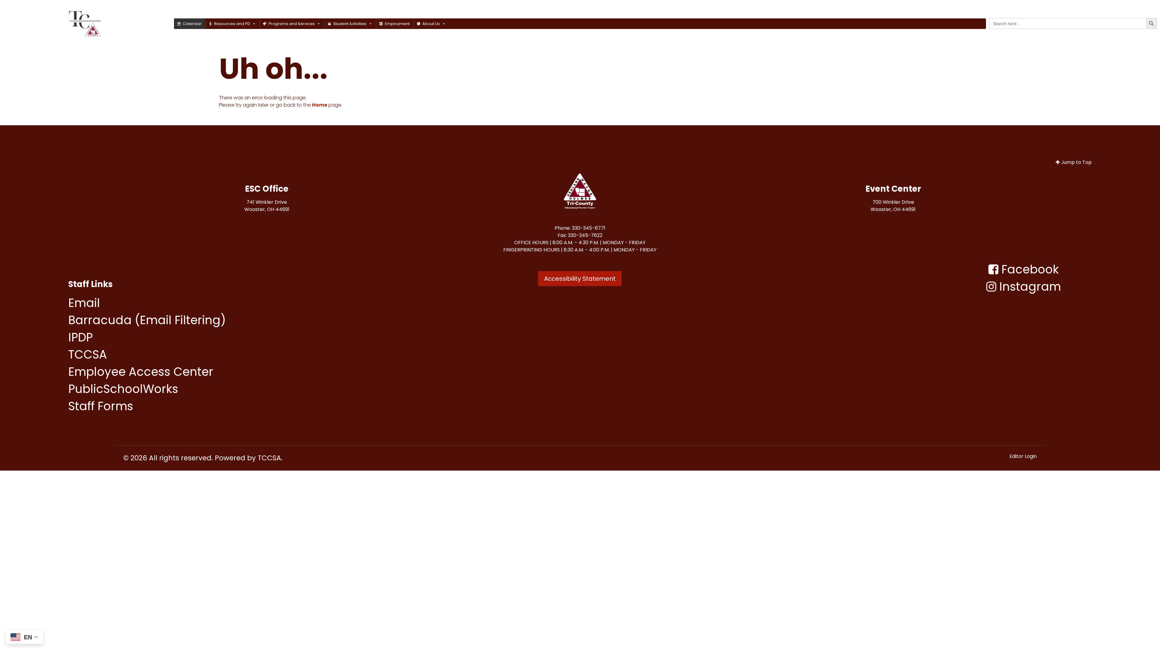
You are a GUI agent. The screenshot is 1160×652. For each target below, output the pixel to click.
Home (319, 104)
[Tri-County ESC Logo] (580, 192)
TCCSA (269, 458)
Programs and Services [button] (292, 24)
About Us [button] (431, 24)
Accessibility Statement (580, 278)
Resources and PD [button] (232, 24)
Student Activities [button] (349, 24)
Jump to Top (1076, 162)
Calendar (192, 24)
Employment (397, 24)
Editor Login (1023, 456)
